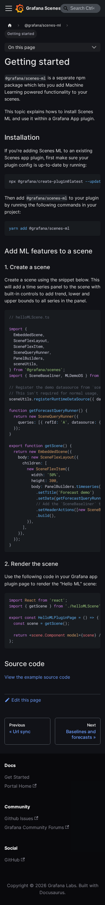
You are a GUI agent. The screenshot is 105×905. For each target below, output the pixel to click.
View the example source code (37, 677)
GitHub (12, 860)
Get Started (16, 777)
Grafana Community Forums (34, 827)
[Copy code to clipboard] (93, 181)
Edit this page (26, 700)
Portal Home (17, 786)
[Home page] (9, 25)
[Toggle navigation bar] (8, 8)
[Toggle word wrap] (83, 181)
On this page (21, 47)
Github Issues (18, 818)
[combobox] (80, 8)
